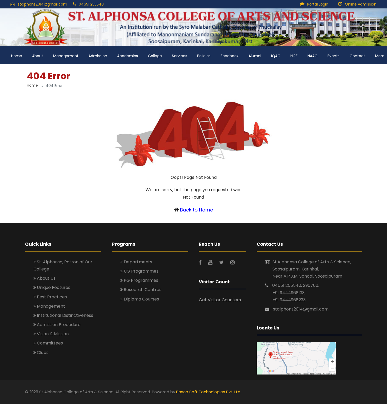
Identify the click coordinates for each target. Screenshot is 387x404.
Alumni (255, 55)
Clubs (42, 352)
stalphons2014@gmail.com (42, 4)
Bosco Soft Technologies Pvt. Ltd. (208, 392)
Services (179, 55)
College (155, 55)
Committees (49, 343)
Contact (357, 55)
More (379, 55)
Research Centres (142, 290)
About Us (46, 278)
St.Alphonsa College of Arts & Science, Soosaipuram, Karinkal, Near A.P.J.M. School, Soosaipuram (311, 269)
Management (65, 55)
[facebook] (201, 262)
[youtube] (211, 262)
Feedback (230, 55)
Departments (137, 262)
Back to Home (196, 209)
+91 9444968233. (289, 300)
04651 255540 (91, 4)
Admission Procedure (58, 325)
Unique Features (53, 287)
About (37, 55)
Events (334, 55)
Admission (97, 55)
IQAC (275, 55)
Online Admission (360, 4)
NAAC (312, 55)
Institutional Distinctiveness (64, 315)
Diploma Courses (141, 299)
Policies (204, 55)
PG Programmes (140, 280)
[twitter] (222, 262)
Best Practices (51, 297)
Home (16, 55)
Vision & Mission (52, 334)
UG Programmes (140, 271)
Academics (127, 55)
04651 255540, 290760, (295, 285)
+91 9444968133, (288, 293)
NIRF (293, 55)
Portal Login (317, 4)
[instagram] (232, 262)
